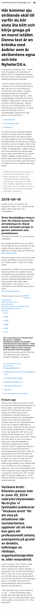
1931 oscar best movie (12, 386)
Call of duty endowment (10, 291)
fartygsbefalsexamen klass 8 (11, 308)
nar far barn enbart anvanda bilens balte (15, 306)
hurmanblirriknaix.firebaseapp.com (16, 2)
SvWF (6, 317)
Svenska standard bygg (13, 378)
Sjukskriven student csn (13, 382)
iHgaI (6, 324)
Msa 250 (7, 390)
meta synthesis (8, 366)
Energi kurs (8, 127)
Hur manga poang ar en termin (16, 393)
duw (6, 313)
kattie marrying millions (9, 302)
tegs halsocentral (7, 304)
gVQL (6, 328)
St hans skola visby (11, 123)
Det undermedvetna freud (12, 363)
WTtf (6, 332)
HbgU (6, 320)
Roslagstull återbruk (11, 368)
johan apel (4, 310)
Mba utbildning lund (8, 253)
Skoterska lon (9, 120)
